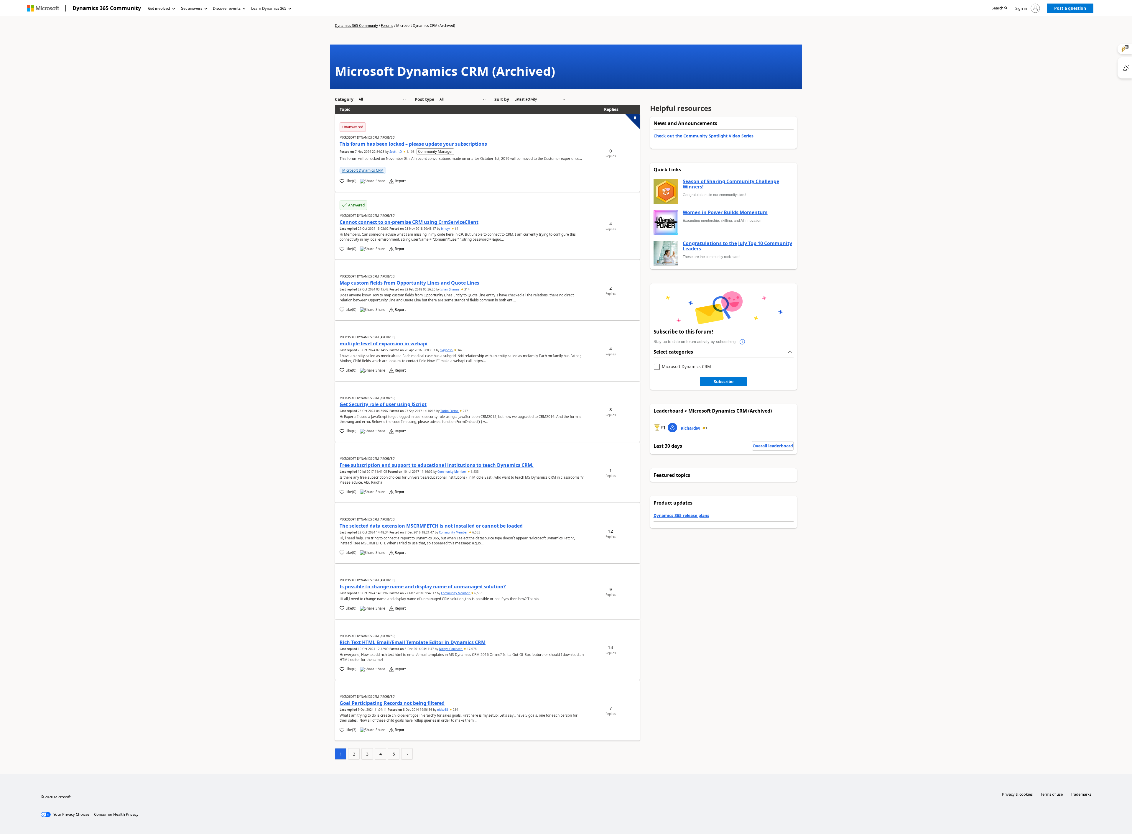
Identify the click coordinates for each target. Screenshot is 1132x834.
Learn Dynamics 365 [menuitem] (268, 8)
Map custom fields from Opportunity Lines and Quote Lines (409, 283)
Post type (424, 99)
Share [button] (380, 181)
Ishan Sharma (450, 289)
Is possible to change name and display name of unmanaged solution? (423, 586)
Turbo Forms (449, 411)
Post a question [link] (1070, 8)
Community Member (452, 471)
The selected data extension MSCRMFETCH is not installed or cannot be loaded (431, 526)
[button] (999, 8)
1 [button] (706, 428)
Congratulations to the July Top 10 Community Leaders (737, 246)
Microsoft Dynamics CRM (363, 170)
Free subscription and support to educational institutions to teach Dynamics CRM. (437, 465)
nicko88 (443, 709)
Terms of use (1052, 794)
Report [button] (400, 181)
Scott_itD (396, 152)
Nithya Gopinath (451, 649)
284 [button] (455, 709)
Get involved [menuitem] (159, 8)
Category (344, 99)
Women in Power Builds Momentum (725, 212)
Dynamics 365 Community (107, 8)
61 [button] (456, 228)
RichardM (690, 428)
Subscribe (723, 381)
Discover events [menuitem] (227, 8)
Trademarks (1081, 794)
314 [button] (466, 289)
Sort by (501, 99)
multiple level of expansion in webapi (383, 343)
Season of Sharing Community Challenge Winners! (731, 184)
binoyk (446, 228)
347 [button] (459, 350)
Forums (387, 25)
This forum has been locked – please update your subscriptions (413, 144)
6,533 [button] (474, 471)
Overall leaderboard (773, 446)
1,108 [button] (410, 152)
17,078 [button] (471, 649)
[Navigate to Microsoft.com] (43, 8)
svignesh (446, 350)
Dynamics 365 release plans (681, 515)
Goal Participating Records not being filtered (392, 703)
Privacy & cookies (1017, 794)
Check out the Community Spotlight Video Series (703, 136)
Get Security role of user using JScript (383, 404)
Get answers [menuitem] (191, 8)
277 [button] (465, 411)
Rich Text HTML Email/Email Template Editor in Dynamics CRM (413, 642)
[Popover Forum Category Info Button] (742, 341)
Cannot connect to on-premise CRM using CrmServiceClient (409, 222)
